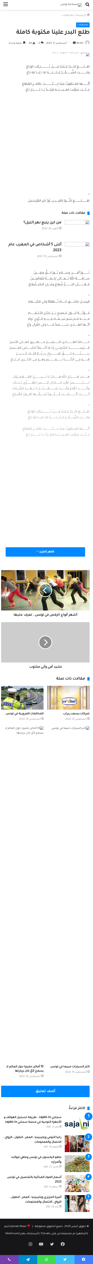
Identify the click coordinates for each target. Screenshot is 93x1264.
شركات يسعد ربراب (76, 713)
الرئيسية (81, 15)
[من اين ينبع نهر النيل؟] (77, 229)
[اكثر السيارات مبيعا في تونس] (68, 894)
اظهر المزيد (46, 552)
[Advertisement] (46, 145)
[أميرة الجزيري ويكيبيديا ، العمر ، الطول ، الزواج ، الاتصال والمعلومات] (77, 1203)
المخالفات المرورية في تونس (25, 713)
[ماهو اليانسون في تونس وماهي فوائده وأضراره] (77, 1163)
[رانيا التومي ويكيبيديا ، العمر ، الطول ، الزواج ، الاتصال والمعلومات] (77, 1143)
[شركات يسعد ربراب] (68, 698)
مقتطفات (68, 15)
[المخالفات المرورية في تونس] (22, 698)
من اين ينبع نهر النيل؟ (42, 223)
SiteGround (12, 1233)
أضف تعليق (45, 1091)
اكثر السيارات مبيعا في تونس (70, 1066)
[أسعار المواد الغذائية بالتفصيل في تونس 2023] (77, 1183)
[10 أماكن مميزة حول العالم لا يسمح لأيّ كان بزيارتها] (22, 894)
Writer (80, 43)
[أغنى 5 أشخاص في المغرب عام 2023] (77, 250)
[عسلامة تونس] (71, 5)
